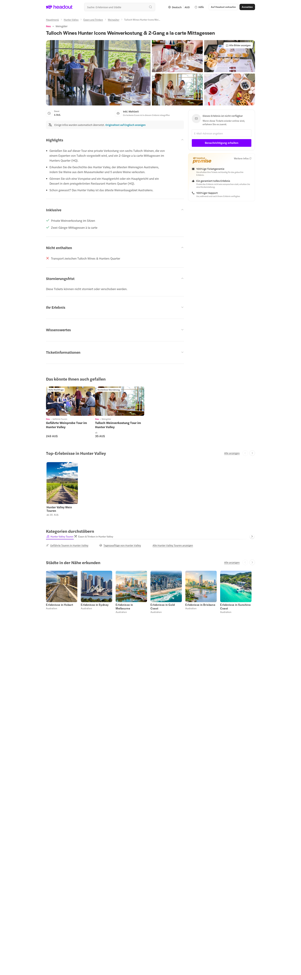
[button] (98, 72)
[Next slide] (252, 453)
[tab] (60, 536)
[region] (70, 401)
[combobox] (119, 7)
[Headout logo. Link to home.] (59, 7)
